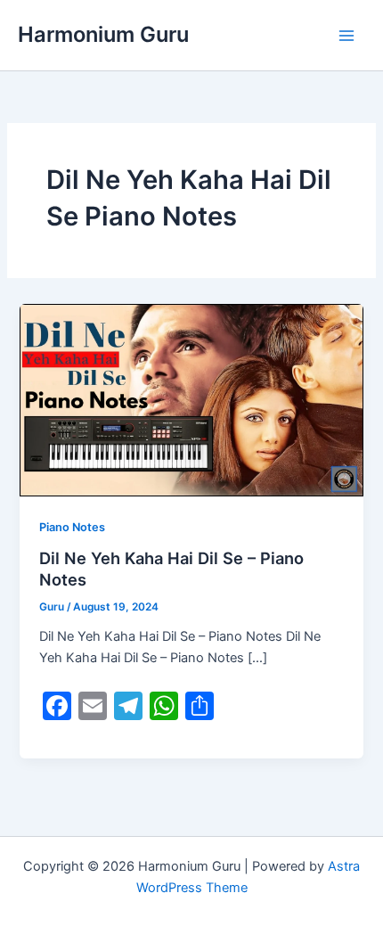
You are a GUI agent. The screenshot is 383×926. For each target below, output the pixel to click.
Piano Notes (72, 527)
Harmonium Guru (103, 34)
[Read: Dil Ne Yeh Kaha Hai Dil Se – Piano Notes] (191, 399)
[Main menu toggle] (346, 35)
